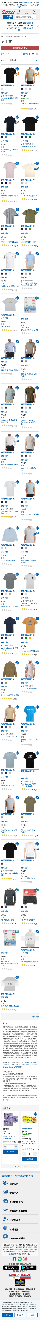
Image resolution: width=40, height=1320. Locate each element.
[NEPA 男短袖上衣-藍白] (2, 773)
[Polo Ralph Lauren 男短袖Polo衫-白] (29, 594)
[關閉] (38, 27)
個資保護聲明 (15, 1294)
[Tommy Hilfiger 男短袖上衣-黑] (2, 183)
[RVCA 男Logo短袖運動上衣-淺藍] (26, 501)
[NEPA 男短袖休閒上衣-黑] (2, 594)
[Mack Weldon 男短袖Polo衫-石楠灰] (2, 817)
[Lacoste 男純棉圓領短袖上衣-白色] (6, 88)
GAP (22, 1065)
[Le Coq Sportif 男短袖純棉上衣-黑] (2, 501)
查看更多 (20, 1315)
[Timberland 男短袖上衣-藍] (22, 638)
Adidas (33, 1062)
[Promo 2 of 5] (18, 1167)
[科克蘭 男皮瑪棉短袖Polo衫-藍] (22, 361)
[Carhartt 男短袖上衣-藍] (26, 137)
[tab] (20, 1183)
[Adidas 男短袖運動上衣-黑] (2, 273)
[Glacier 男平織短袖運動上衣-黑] (22, 88)
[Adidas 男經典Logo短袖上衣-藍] (26, 727)
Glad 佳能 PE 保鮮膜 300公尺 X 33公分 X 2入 (29, 1143)
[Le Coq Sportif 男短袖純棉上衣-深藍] (6, 501)
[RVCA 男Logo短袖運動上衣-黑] (22, 501)
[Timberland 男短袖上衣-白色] (33, 638)
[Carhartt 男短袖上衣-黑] (22, 137)
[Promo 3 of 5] (20, 1167)
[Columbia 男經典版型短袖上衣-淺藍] (2, 407)
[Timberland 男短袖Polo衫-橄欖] (22, 817)
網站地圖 (8, 1289)
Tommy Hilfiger (30, 1065)
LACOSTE (15, 1065)
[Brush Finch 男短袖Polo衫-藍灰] (26, 548)
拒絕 (32, 1315)
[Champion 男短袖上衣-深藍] (6, 229)
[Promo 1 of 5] (15, 1167)
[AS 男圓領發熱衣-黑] (2, 907)
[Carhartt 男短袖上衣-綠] (29, 137)
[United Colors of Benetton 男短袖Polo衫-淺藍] (26, 407)
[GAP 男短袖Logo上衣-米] (9, 727)
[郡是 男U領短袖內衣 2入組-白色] (2, 949)
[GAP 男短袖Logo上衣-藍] (6, 727)
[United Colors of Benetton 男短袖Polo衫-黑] (22, 407)
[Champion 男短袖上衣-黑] (2, 229)
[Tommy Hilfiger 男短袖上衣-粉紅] (9, 183)
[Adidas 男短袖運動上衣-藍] (6, 273)
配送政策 (27, 1296)
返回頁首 (35, 1017)
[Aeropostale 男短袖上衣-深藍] (26, 455)
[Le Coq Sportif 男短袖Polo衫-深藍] (6, 638)
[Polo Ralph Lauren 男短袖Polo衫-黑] (22, 594)
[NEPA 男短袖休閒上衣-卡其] (9, 594)
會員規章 (26, 1294)
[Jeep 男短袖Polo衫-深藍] (26, 229)
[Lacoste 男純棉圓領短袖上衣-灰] (2, 88)
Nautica (26, 1062)
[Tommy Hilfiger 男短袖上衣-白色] (13, 183)
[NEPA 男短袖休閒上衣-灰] (6, 594)
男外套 (25, 1098)
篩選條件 (26, 54)
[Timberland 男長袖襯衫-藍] (2, 682)
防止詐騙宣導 (30, 1249)
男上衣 (24, 36)
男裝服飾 (17, 36)
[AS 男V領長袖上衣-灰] (26, 907)
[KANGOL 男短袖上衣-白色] (29, 183)
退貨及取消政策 (15, 1296)
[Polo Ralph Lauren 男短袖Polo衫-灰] (26, 594)
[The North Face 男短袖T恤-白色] (6, 863)
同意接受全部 (8, 1315)
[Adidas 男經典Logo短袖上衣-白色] (29, 727)
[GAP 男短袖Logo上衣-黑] (2, 727)
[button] (34, 17)
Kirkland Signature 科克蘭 (11, 1067)
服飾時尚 (9, 36)
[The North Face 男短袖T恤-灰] (2, 863)
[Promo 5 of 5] (25, 1167)
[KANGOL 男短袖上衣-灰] (26, 183)
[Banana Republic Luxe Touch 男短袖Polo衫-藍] (26, 273)
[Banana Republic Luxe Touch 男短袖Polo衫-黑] (22, 273)
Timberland (6, 1065)
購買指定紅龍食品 (25, 2)
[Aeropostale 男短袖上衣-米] (29, 455)
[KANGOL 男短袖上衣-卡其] (22, 183)
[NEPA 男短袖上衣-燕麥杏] (9, 773)
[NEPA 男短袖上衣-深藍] (6, 773)
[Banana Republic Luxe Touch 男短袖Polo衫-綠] (29, 273)
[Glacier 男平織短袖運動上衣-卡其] (29, 88)
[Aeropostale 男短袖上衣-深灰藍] (22, 455)
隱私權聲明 (30, 1289)
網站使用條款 (19, 1289)
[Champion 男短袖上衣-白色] (9, 229)
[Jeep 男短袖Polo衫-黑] (22, 229)
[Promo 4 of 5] (22, 1167)
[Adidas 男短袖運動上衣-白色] (9, 273)
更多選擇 (4, 93)
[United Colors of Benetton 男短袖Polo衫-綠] (29, 407)
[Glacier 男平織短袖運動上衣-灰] (26, 88)
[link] (10, 83)
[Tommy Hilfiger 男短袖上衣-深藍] (6, 183)
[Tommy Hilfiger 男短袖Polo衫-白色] (9, 137)
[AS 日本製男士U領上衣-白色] (22, 863)
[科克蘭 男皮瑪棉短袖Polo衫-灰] (26, 361)
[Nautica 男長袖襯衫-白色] (9, 548)
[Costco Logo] (8, 12)
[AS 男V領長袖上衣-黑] (22, 907)
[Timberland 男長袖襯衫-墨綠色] (6, 682)
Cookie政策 (14, 1291)
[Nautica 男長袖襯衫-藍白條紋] (6, 548)
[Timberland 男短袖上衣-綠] (26, 638)
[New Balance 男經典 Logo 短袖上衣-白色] (22, 774)
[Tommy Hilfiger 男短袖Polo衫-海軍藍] (2, 137)
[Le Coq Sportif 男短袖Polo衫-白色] (9, 638)
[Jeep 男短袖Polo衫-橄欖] (29, 229)
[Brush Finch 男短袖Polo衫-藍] (22, 548)
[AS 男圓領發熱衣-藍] (6, 907)
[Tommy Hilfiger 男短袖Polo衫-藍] (6, 137)
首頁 (2, 36)
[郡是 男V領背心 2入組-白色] (22, 315)
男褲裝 (32, 1098)
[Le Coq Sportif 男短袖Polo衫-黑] (2, 638)
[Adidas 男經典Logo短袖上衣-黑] (22, 727)
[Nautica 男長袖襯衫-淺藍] (2, 548)
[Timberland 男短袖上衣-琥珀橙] (29, 638)
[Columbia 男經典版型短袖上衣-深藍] (6, 407)
